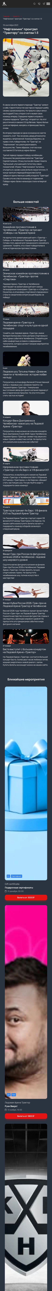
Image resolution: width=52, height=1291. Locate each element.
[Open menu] (48, 4)
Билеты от (25, 897)
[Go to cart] (44, 3)
